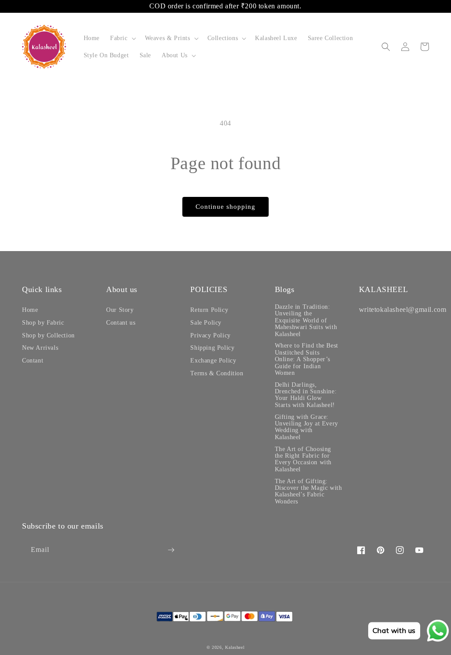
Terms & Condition (216, 373)
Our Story (119, 310)
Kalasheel (234, 647)
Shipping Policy (212, 347)
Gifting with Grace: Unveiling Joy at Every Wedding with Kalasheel (306, 427)
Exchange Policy (213, 360)
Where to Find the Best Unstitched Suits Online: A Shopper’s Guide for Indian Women (306, 359)
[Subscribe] (171, 550)
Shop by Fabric (43, 322)
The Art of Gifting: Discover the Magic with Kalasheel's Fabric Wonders (308, 491)
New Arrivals (40, 347)
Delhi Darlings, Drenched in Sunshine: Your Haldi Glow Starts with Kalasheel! (306, 394)
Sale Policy (206, 322)
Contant (32, 360)
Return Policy (209, 310)
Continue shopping (225, 206)
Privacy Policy (210, 335)
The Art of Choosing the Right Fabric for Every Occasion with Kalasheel (303, 459)
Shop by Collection (48, 335)
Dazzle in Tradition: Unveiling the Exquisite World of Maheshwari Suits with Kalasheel (306, 320)
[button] (122, 38)
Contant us (120, 322)
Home (30, 310)
